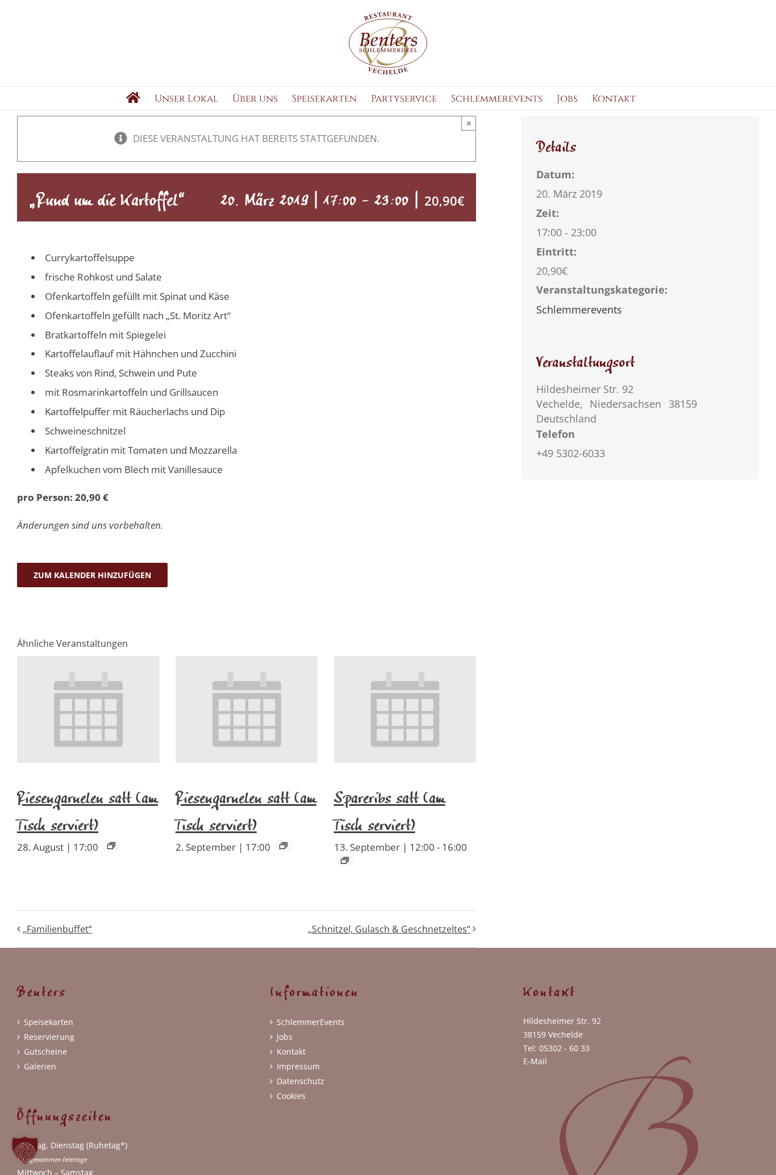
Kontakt (291, 1051)
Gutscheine (45, 1051)
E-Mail (535, 1061)
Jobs (285, 1036)
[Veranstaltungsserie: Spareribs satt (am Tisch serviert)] (345, 860)
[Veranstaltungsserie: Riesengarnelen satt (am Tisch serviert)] (111, 845)
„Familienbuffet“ (57, 929)
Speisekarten (48, 1022)
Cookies (291, 1095)
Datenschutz (300, 1081)
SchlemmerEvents (311, 1022)
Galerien (40, 1066)
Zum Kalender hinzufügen (92, 575)
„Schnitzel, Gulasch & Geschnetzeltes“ (389, 929)
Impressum (298, 1066)
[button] (25, 1150)
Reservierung (49, 1036)
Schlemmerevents (579, 309)
